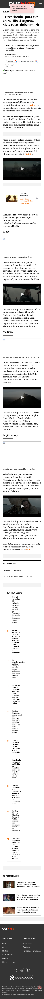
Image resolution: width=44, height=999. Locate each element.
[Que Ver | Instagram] (22, 969)
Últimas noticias (8, 962)
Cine (4, 943)
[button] (40, 4)
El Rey (29, 576)
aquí (28, 549)
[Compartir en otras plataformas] (12, 66)
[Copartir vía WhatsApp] (7, 66)
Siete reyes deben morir (13, 576)
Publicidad (27, 943)
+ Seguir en (10, 61)
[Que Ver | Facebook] (27, 969)
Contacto (26, 947)
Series (5, 947)
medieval (17, 570)
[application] (22, 169)
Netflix (28, 154)
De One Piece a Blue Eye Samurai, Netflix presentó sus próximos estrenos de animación (22, 48)
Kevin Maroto (10, 54)
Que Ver (6, 12)
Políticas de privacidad (32, 951)
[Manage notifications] (40, 987)
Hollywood (6, 958)
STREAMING (7, 955)
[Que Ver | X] (16, 969)
